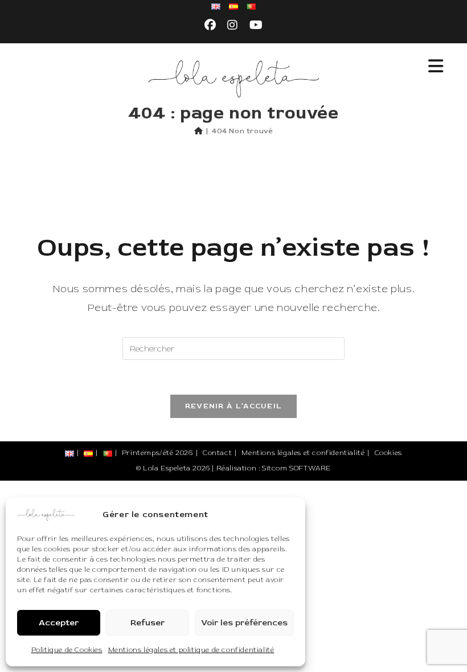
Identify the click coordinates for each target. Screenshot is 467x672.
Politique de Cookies (67, 650)
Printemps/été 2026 (157, 453)
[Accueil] (198, 131)
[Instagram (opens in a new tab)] (233, 25)
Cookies (388, 453)
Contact (217, 453)
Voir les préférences (244, 622)
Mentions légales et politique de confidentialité (191, 650)
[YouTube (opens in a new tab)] (256, 25)
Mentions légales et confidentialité (302, 453)
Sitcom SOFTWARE (296, 468)
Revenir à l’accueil (233, 406)
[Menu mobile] (436, 66)
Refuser (147, 622)
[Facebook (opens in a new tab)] (210, 25)
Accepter (59, 622)
